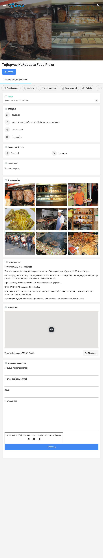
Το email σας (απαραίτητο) (16, 379)
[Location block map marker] (51, 329)
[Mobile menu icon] (4, 5)
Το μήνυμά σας (11, 401)
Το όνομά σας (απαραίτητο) (16, 368)
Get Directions (90, 353)
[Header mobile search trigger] (98, 5)
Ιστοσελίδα (17, 137)
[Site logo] (16, 5)
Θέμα (7, 390)
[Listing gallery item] (20, 194)
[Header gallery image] (26, 30)
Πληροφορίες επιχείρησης (15, 79)
